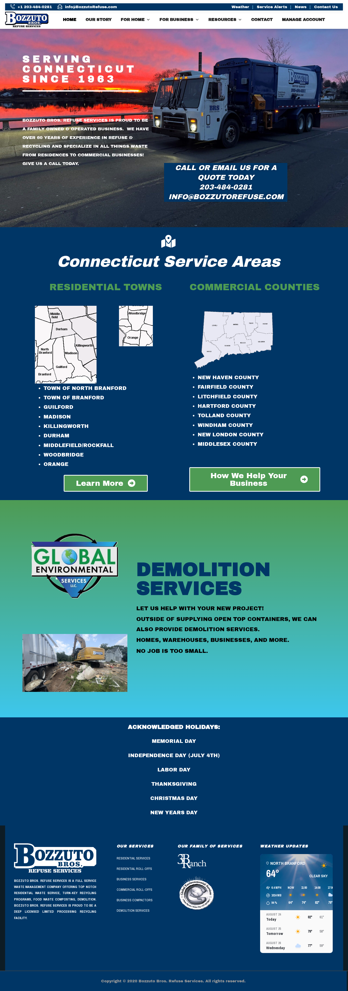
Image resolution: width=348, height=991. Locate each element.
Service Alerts (272, 7)
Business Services (131, 879)
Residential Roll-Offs (134, 869)
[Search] (341, 19)
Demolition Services (133, 910)
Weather (240, 7)
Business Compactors (135, 900)
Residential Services (133, 858)
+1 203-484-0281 (35, 7)
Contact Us (326, 7)
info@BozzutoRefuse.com (91, 7)
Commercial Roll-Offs (134, 889)
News (300, 7)
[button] (272, 895)
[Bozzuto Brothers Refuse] (30, 19)
